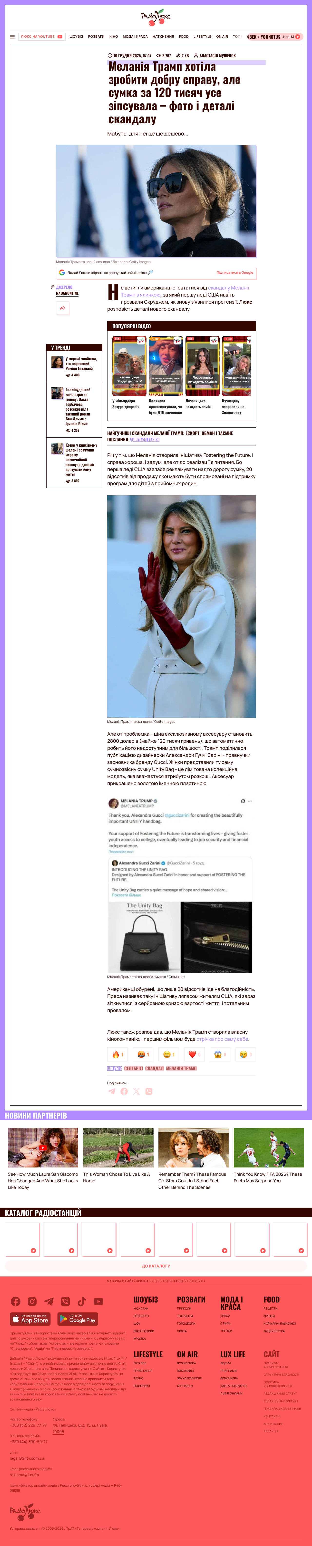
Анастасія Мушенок (218, 55)
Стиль (225, 1323)
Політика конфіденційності (278, 1384)
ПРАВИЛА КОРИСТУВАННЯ (276, 1365)
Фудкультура (274, 1331)
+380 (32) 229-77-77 (28, 1425)
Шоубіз (76, 36)
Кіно (113, 36)
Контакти (272, 1416)
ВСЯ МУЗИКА (186, 1363)
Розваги (96, 36)
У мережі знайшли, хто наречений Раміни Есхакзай (81, 363)
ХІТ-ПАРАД (185, 1386)
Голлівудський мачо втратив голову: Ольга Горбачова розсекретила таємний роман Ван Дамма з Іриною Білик (78, 407)
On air (222, 36)
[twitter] (136, 1091)
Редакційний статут (280, 1394)
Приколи (184, 1309)
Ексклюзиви (144, 1331)
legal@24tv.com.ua (27, 1458)
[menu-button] (12, 37)
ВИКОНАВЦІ (185, 1371)
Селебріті (133, 1068)
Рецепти (270, 1309)
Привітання (143, 1371)
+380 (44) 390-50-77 (29, 1441)
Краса (225, 1316)
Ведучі (225, 1363)
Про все (140, 1363)
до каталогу (156, 1266)
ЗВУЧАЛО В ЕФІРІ (189, 1378)
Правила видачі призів (282, 1409)
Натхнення (163, 36)
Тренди (226, 1331)
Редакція (271, 1431)
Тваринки (185, 1316)
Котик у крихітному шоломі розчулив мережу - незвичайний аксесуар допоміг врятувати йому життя (81, 459)
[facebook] (124, 1091)
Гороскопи (186, 1324)
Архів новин (273, 1424)
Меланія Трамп (181, 1068)
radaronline (67, 293)
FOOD (184, 36)
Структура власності (281, 1375)
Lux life (232, 1354)
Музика (140, 1339)
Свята (182, 1331)
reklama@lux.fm (24, 1474)
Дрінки (269, 1316)
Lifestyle (202, 36)
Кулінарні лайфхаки (280, 1324)
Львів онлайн (231, 1393)
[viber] (149, 1091)
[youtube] (98, 1301)
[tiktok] (82, 1301)
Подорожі (142, 1386)
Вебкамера (229, 1378)
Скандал (154, 1068)
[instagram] (32, 1301)
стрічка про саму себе (222, 1039)
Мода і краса (135, 36)
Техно (139, 1378)
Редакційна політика (281, 1401)
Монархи (141, 1309)
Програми (228, 1371)
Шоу (137, 1324)
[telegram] (111, 1091)
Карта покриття (233, 1386)
